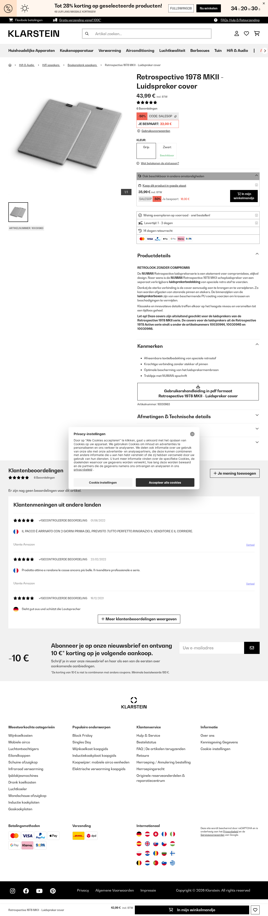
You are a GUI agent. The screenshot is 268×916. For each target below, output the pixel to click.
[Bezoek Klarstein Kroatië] (147, 853)
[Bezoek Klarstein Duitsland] (139, 834)
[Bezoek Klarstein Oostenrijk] (147, 834)
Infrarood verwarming (25, 769)
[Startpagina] (13, 65)
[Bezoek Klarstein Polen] (139, 853)
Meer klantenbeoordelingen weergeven (141, 619)
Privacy (83, 890)
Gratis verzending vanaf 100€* (80, 20)
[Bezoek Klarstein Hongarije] (172, 843)
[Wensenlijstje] (246, 33)
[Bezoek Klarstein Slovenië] (164, 862)
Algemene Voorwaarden (114, 890)
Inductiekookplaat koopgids (94, 755)
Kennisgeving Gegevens (219, 742)
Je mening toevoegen (236, 473)
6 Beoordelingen (147, 108)
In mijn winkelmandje (195, 910)
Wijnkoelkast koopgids (90, 749)
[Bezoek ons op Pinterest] (53, 891)
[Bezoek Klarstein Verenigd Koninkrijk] (147, 843)
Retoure (143, 755)
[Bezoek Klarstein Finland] (172, 853)
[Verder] (265, 51)
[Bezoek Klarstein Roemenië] (155, 853)
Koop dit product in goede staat (164, 185)
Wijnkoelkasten (20, 735)
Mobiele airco (19, 742)
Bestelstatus (146, 742)
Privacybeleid (230, 831)
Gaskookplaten (20, 809)
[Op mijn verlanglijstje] (255, 910)
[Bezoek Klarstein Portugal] (155, 862)
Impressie (148, 890)
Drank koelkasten (22, 782)
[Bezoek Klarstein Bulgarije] (164, 853)
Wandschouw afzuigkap (27, 796)
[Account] (236, 33)
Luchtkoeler (17, 789)
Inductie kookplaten (23, 802)
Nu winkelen (209, 8)
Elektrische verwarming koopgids (98, 769)
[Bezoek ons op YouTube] (39, 891)
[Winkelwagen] (257, 33)
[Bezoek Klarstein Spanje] (139, 843)
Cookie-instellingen (215, 749)
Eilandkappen (19, 755)
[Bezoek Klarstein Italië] (172, 834)
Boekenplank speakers (82, 65)
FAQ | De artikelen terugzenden (161, 749)
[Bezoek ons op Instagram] (12, 891)
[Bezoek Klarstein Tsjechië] (164, 843)
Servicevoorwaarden (212, 834)
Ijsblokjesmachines (23, 775)
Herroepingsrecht (151, 769)
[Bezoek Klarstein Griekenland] (172, 863)
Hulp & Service (148, 735)
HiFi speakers (51, 65)
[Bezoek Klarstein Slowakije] (155, 843)
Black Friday (82, 735)
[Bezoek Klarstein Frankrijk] (164, 834)
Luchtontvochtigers (23, 749)
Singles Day (81, 742)
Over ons (207, 735)
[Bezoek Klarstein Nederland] (147, 862)
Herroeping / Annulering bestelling (164, 762)
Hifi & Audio (27, 65)
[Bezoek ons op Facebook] (26, 891)
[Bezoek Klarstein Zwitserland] (155, 834)
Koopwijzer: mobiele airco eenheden (100, 762)
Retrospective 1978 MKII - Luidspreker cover (133, 65)
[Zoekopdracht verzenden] (87, 33)
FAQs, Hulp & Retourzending (240, 20)
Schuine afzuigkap (23, 762)
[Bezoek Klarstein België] (139, 862)
